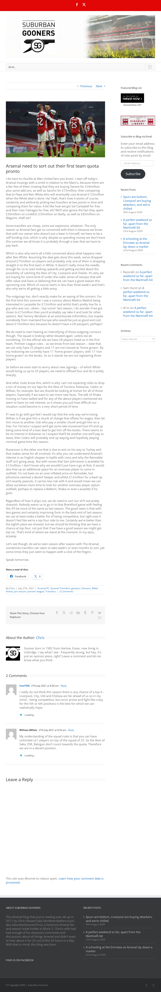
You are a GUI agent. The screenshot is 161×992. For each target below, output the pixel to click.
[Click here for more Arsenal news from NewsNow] (132, 98)
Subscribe (133, 174)
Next (99, 86)
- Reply (63, 685)
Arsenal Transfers (60, 588)
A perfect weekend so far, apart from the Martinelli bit (137, 224)
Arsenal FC (43, 588)
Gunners (86, 588)
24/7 (139, 105)
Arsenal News (130, 105)
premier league (35, 591)
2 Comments (66, 591)
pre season (20, 591)
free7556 (24, 685)
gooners (75, 588)
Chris (12, 588)
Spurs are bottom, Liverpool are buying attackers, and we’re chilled (137, 202)
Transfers (50, 591)
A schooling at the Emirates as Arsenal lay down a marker (136, 242)
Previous (86, 86)
